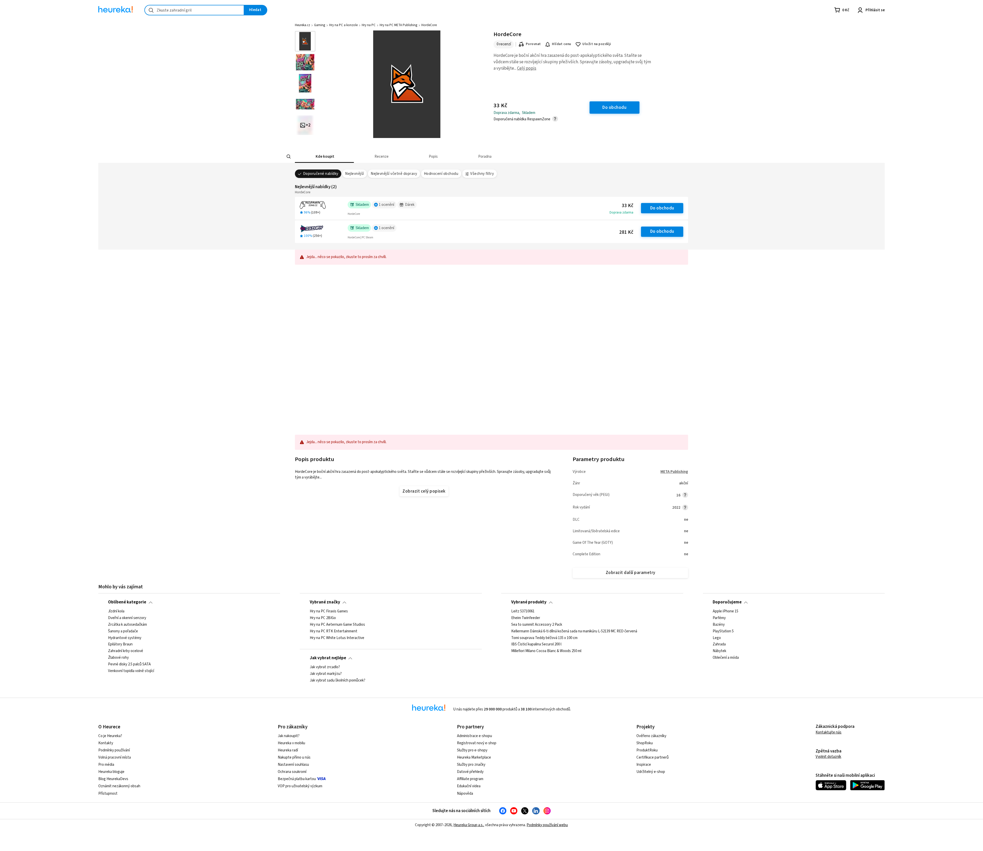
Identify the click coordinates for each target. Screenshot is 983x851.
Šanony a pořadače (123, 631)
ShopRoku (644, 743)
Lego (717, 637)
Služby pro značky (471, 764)
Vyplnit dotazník (828, 756)
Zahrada (719, 644)
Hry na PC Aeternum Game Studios (337, 624)
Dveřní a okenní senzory (127, 618)
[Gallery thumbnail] (305, 41)
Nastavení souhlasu (293, 764)
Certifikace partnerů (652, 757)
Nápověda (465, 793)
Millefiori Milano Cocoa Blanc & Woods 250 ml (546, 651)
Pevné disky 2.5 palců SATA (129, 664)
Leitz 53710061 (523, 611)
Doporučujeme (727, 602)
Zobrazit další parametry (630, 573)
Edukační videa (468, 786)
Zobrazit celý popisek (423, 491)
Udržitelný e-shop (650, 771)
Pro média (106, 764)
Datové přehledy (470, 771)
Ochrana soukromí (292, 771)
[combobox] (194, 10)
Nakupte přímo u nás (294, 757)
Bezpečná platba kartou (297, 779)
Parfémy (719, 618)
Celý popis (526, 68)
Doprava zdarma (621, 212)
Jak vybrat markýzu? (326, 673)
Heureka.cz (302, 25)
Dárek (409, 204)
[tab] (324, 156)
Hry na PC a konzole (343, 25)
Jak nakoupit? (289, 736)
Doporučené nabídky (320, 173)
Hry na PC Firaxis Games (329, 611)
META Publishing (674, 471)
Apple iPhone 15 (725, 611)
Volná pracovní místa (114, 757)
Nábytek (719, 651)
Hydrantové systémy (124, 637)
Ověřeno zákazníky (651, 736)
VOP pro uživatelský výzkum (300, 786)
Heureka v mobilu (291, 743)
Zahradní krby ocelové (125, 651)
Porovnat (533, 44)
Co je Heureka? (110, 736)
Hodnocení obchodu (441, 173)
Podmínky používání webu (547, 825)
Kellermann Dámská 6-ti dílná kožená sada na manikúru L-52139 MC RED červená (574, 631)
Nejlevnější (354, 173)
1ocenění (386, 204)
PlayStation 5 (723, 631)
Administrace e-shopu (474, 736)
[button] (324, 156)
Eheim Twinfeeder (525, 618)
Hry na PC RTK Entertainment (333, 631)
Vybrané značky (325, 602)
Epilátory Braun (120, 644)
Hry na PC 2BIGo (323, 618)
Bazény (719, 624)
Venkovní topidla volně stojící (131, 671)
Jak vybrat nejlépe (328, 658)
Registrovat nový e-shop (476, 743)
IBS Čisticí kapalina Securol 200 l (536, 644)
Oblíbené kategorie (127, 602)
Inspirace (643, 764)
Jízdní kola (116, 611)
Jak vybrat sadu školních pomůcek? (337, 680)
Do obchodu (662, 208)
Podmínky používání (114, 750)
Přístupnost (107, 793)
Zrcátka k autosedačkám (127, 624)
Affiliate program (470, 779)
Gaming (319, 25)
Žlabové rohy (118, 657)
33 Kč (627, 205)
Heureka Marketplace (474, 757)
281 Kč (626, 232)
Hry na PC (369, 25)
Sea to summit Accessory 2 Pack (536, 624)
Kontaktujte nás (828, 732)
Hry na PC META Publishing (398, 25)
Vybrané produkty (529, 602)
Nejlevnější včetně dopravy (394, 173)
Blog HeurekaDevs (113, 779)
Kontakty (105, 743)
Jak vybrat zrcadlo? (325, 667)
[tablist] (469, 156)
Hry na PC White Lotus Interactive (337, 637)
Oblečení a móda (726, 657)
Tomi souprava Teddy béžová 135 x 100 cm (544, 637)
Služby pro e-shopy (472, 750)
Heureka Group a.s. (468, 825)
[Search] (289, 157)
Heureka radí (288, 750)
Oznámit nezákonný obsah (119, 786)
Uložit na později (596, 44)
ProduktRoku (647, 750)
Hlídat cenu (561, 44)
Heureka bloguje (111, 771)
